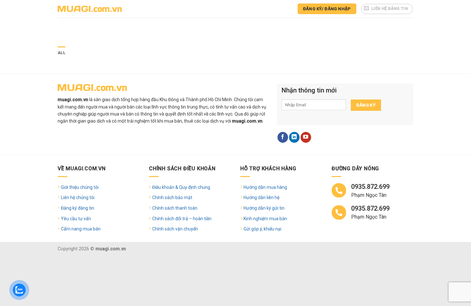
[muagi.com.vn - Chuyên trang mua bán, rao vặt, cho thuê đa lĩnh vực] (90, 8)
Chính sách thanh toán (174, 208)
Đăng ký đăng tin (77, 208)
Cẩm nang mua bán (81, 228)
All (61, 52)
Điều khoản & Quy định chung (181, 187)
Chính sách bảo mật (172, 197)
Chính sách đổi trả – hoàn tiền (181, 218)
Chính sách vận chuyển (175, 228)
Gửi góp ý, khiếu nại (262, 228)
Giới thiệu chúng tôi (80, 187)
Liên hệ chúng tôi (78, 197)
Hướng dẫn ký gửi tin (264, 208)
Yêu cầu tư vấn (76, 218)
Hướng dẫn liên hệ (261, 197)
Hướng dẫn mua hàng (265, 187)
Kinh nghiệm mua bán (265, 218)
